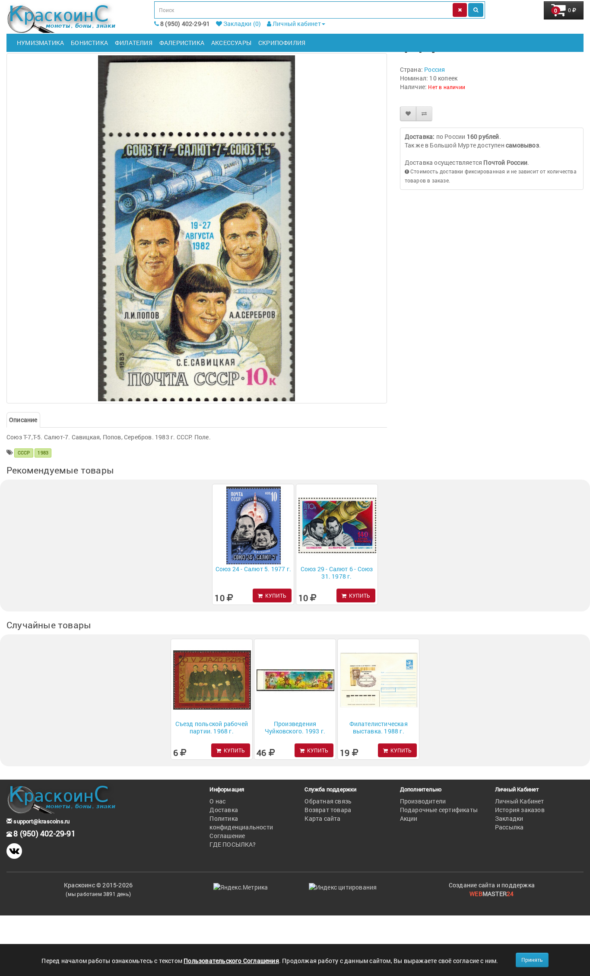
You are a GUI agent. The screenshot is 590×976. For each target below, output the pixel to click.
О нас (217, 801)
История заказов (520, 810)
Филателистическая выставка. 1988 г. (378, 727)
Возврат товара (328, 810)
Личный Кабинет (519, 801)
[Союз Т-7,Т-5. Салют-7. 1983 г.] (196, 228)
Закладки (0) (241, 23)
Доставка (223, 810)
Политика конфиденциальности (241, 822)
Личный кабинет (296, 23)
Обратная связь (328, 801)
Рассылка (509, 827)
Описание (23, 420)
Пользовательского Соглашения (231, 961)
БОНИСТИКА (89, 42)
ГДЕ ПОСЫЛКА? (232, 844)
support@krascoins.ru (41, 821)
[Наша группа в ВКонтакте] (14, 851)
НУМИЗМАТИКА (40, 42)
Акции (409, 818)
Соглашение (227, 836)
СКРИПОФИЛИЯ (281, 42)
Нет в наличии (446, 86)
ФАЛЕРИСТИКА (181, 42)
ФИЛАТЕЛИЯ (133, 42)
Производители (423, 801)
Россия (434, 69)
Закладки (509, 818)
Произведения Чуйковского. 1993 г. (295, 727)
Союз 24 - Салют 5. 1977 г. (253, 569)
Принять (532, 959)
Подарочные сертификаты (439, 810)
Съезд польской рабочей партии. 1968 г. (211, 727)
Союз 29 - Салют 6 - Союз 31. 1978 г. (337, 572)
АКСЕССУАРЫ (231, 42)
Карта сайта (322, 818)
